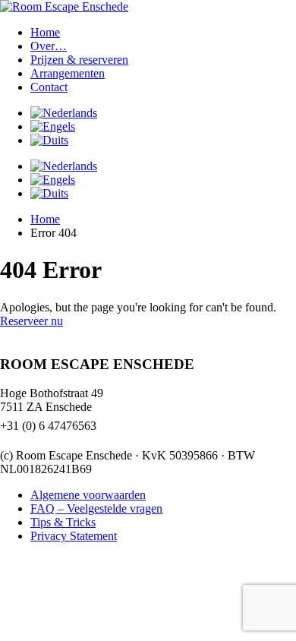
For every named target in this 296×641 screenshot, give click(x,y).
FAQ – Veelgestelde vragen (96, 508)
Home (45, 32)
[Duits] (49, 140)
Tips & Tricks (63, 522)
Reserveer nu (31, 320)
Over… (48, 45)
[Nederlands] (63, 112)
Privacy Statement (73, 535)
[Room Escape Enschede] (64, 6)
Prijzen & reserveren (79, 59)
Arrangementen (67, 73)
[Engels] (52, 126)
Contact (49, 87)
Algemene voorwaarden (88, 494)
